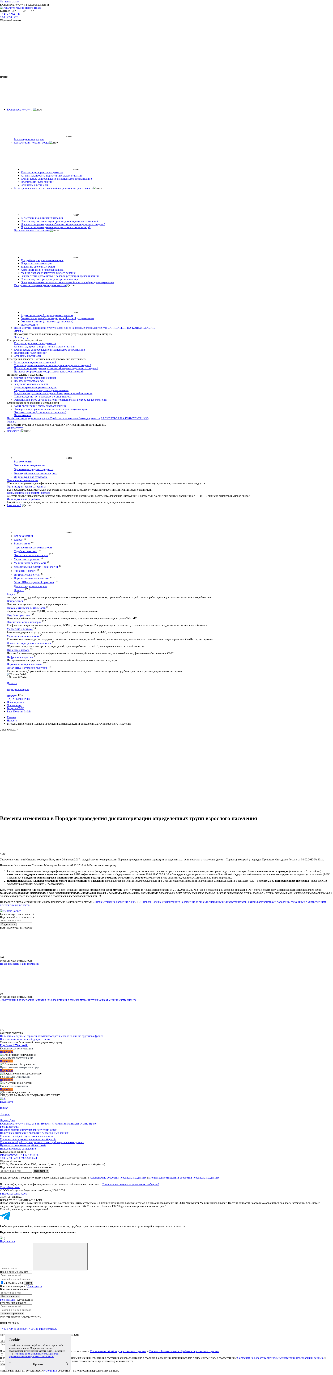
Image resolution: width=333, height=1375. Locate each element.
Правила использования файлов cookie (23, 1145)
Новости (19, 590)
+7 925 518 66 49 (28, 1157)
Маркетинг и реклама (27, 559)
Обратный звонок (10, 20)
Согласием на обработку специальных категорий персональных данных (280, 1357)
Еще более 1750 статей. (14, 1045)
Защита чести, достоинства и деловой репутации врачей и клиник (60, 275)
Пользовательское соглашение (18, 1148)
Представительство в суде (36, 263)
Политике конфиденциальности (30, 1353)
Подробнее (6, 1051)
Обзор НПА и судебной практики (34, 582)
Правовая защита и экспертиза (32, 230)
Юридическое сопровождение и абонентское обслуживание (56, 178)
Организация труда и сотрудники (33, 469)
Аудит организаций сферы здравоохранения (47, 315)
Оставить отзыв (9, 1)
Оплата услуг (22, 337)
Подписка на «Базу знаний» (37, 181)
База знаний (14, 505)
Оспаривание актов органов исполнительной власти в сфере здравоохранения (67, 282)
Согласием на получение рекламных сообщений (130, 1184)
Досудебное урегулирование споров (42, 260)
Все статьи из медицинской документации (25, 1039)
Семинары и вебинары (34, 184)
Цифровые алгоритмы (27, 574)
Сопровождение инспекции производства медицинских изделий (59, 221)
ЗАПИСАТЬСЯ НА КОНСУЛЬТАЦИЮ (131, 327)
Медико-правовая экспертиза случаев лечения (48, 272)
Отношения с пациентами (29, 465)
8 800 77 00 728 (9, 17)
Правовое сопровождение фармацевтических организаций (56, 227)
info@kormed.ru (9, 1154)
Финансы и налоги (25, 570)
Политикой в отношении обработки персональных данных (184, 1177)
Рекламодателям (9, 1126)
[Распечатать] (166, 744)
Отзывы (18, 330)
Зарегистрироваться (12, 1313)
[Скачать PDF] (166, 798)
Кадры (18, 539)
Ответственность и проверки (31, 555)
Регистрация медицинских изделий (42, 217)
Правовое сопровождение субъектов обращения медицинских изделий (63, 224)
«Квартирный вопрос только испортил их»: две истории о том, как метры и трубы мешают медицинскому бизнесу (68, 999)
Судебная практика (25, 551)
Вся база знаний (23, 535)
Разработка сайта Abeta (13, 1193)
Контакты (73, 1123)
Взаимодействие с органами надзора (35, 473)
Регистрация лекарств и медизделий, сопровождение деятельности (53, 188)
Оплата (84, 1123)
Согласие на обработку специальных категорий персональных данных (42, 1142)
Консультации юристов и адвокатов (42, 172)
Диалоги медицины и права (30, 586)
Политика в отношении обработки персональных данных (34, 1132)
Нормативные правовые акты (31, 578)
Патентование (29, 324)
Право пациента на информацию (19, 963)
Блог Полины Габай (19, 711)
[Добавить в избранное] (166, 771)
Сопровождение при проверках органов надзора (49, 279)
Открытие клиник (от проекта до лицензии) (47, 321)
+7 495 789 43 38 (10, 14)
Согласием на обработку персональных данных (118, 1177)
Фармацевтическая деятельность (33, 547)
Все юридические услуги (29, 139)
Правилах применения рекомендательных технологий (33, 1355)
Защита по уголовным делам (38, 266)
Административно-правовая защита (42, 269)
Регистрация (34, 1286)
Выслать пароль (10, 1296)
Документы (14, 430)
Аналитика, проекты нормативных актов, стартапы (51, 175)
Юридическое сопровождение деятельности (40, 285)
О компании (14, 705)
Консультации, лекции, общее (31, 142)
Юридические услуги (19, 109)
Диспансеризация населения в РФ (114, 901)
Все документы (23, 461)
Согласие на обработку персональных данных (27, 1136)
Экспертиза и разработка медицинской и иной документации (57, 318)
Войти (28, 1283)
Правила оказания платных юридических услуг (28, 1129)
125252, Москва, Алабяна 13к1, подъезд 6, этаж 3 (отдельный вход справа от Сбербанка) (52, 1164)
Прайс (92, 1123)
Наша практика (16, 702)
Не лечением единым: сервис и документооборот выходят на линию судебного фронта (51, 1036)
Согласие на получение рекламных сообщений (28, 1139)
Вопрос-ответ (22, 543)
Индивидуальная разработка (31, 477)
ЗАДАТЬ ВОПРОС (18, 698)
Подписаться (8, 924)
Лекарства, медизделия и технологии (36, 566)
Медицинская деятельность (30, 562)
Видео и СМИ (15, 708)
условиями (50, 1370)
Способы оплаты (10, 1187)
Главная (11, 717)
